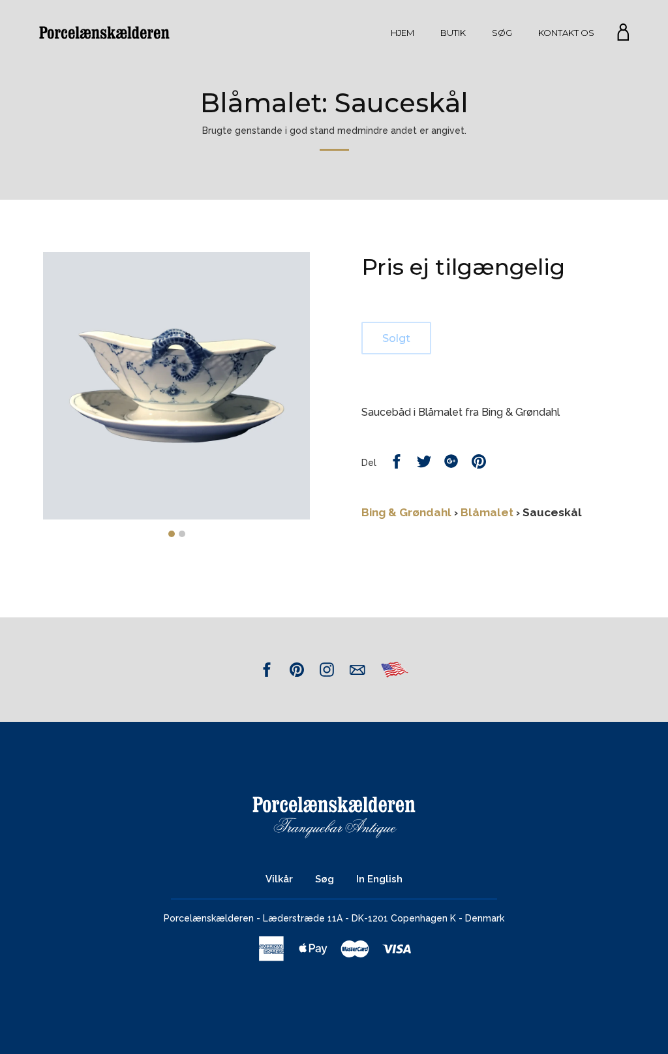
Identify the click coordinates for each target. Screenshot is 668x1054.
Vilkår (279, 879)
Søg (502, 32)
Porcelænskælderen (209, 918)
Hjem (402, 32)
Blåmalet (487, 512)
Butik (453, 32)
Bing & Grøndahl (406, 512)
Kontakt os (566, 32)
